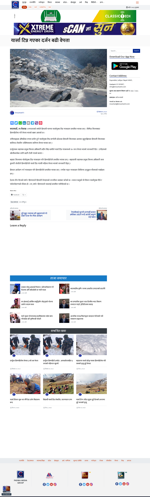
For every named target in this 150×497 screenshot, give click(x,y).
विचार (50, 2)
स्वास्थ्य (57, 2)
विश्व (86, 2)
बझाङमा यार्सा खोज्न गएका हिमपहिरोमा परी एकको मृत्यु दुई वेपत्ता (91, 362)
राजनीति (32, 2)
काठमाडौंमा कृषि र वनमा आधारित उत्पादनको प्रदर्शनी (87, 288)
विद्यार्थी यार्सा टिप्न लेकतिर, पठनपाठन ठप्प (57, 399)
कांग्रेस (30, 7)
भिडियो (93, 2)
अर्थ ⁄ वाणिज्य (66, 460)
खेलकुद (73, 2)
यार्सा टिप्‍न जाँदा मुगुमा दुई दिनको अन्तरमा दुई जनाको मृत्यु (90, 401)
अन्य (101, 2)
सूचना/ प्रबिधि (77, 460)
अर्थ (80, 2)
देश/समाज (14, 202)
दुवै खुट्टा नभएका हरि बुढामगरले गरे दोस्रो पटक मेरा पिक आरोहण (34, 215)
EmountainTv (19, 112)
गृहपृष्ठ (24, 2)
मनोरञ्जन (41, 2)
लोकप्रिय (108, 460)
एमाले (35, 7)
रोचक (101, 460)
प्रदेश (65, 2)
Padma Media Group (20, 482)
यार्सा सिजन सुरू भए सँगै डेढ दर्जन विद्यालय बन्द (25, 401)
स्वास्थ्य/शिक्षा (41, 460)
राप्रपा (49, 7)
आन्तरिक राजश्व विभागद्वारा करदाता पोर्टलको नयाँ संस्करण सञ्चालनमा (86, 318)
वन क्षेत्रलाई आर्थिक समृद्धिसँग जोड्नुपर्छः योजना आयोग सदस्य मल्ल (37, 303)
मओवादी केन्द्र (42, 7)
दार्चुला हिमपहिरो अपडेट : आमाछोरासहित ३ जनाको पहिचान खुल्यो (58, 362)
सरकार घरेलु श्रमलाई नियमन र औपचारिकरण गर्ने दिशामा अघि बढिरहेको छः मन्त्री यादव (37, 289)
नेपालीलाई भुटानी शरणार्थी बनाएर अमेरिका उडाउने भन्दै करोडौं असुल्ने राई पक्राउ (83, 214)
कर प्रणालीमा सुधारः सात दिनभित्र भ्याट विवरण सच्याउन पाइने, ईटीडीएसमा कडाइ (85, 303)
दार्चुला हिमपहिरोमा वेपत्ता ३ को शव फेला (24, 360)
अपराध (129, 460)
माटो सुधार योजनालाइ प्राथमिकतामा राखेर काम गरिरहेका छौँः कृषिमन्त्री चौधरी (37, 318)
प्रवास (86, 460)
